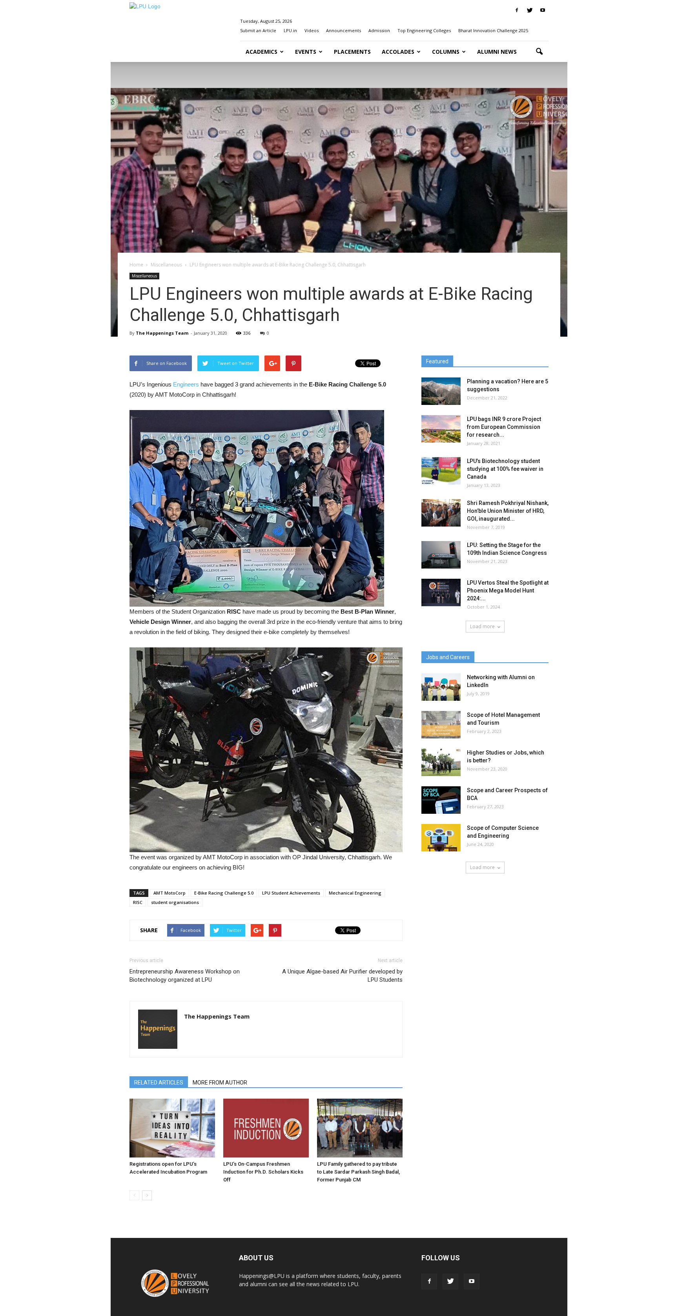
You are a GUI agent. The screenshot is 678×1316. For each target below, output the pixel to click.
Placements (352, 51)
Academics (261, 51)
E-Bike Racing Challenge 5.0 (223, 893)
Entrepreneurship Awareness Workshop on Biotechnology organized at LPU (184, 975)
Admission (379, 30)
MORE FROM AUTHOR (220, 1082)
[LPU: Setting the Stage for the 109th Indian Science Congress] (441, 555)
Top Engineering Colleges (424, 30)
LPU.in (290, 30)
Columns (445, 51)
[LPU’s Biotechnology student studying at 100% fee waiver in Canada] (441, 471)
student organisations (175, 902)
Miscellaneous (144, 276)
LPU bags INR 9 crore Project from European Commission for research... (504, 427)
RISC (137, 902)
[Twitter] (530, 10)
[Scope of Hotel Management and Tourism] (441, 724)
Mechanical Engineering (355, 893)
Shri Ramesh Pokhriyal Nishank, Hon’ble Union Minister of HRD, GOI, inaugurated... (508, 511)
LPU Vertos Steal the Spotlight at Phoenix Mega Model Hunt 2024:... (508, 590)
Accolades (398, 51)
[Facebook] (517, 10)
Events (305, 51)
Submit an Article (258, 30)
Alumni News (497, 51)
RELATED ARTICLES (158, 1082)
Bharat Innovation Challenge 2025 (493, 30)
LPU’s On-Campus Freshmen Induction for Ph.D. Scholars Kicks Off (263, 1172)
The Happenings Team (162, 333)
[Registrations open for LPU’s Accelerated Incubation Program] (172, 1128)
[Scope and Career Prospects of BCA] (441, 800)
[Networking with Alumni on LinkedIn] (441, 687)
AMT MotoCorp (169, 893)
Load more (482, 626)
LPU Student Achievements (291, 893)
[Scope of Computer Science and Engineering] (441, 837)
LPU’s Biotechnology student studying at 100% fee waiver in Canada (505, 469)
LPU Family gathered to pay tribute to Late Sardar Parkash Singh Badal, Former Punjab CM (358, 1172)
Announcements (343, 30)
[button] (539, 51)
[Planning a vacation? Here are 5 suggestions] (441, 391)
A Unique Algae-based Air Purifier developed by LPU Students (342, 975)
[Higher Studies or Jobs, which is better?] (441, 762)
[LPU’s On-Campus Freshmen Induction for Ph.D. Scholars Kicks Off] (266, 1128)
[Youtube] (543, 10)
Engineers (186, 384)
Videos (311, 30)
